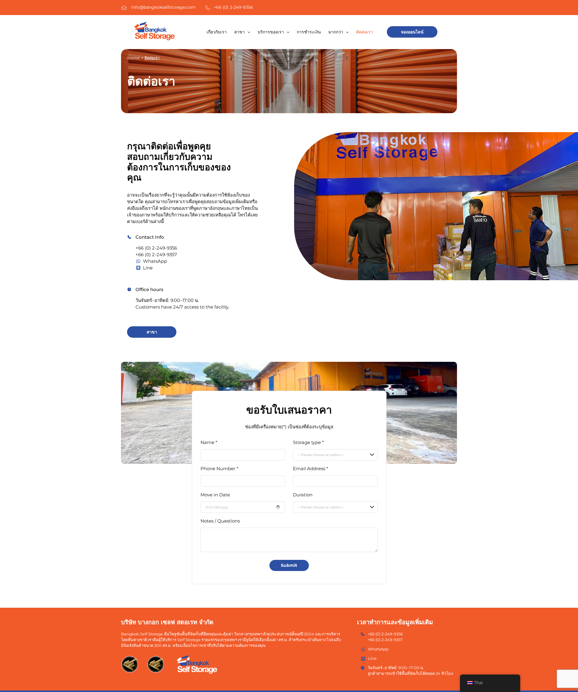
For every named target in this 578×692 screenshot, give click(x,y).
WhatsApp (155, 261)
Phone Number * (219, 468)
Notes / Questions (220, 521)
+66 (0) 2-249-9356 (233, 7)
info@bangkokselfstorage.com (163, 7)
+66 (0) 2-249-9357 (156, 254)
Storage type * (308, 442)
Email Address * (310, 468)
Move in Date (215, 495)
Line (148, 268)
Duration (302, 495)
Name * (208, 442)
